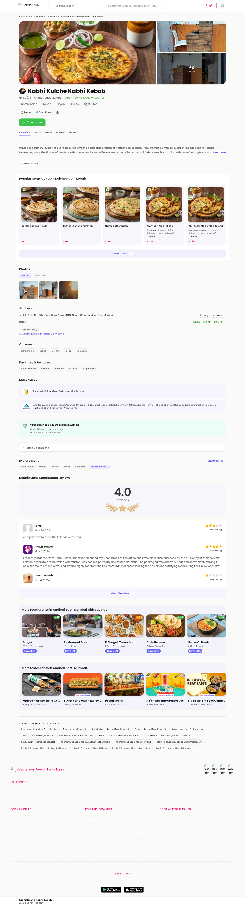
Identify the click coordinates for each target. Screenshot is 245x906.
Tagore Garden (131, 850)
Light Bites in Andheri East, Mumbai (76, 735)
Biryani (55, 350)
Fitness (91, 782)
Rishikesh (16, 846)
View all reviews (120, 593)
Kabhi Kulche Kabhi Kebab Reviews (133, 741)
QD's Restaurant (169, 850)
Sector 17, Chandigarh (134, 833)
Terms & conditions (37, 447)
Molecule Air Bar (169, 833)
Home (22, 16)
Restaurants (38, 782)
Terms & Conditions (108, 864)
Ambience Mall (130, 828)
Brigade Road (129, 819)
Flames (200, 828)
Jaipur (14, 833)
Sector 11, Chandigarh (97, 837)
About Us (36, 864)
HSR (87, 824)
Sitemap (126, 864)
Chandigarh (54, 824)
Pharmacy (133, 782)
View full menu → (217, 460)
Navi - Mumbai (19, 841)
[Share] (57, 112)
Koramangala (93, 819)
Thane (51, 841)
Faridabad (53, 828)
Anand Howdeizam (47, 575)
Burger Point (203, 824)
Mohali (14, 837)
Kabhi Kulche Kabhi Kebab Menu (90, 748)
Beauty (53, 782)
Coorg (50, 846)
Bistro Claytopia (205, 819)
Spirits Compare (87, 864)
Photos (25, 275)
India (30, 16)
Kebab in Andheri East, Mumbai (150, 729)
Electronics (106, 782)
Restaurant (68, 16)
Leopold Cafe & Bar (207, 841)
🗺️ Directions (43, 112)
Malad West (92, 846)
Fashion (66, 782)
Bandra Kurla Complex (98, 841)
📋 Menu (26, 112)
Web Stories (223, 864)
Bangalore (16, 824)
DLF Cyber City (93, 828)
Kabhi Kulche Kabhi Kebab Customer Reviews (179, 741)
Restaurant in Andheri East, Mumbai (39, 729)
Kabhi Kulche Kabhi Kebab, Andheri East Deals (168, 735)
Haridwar (52, 850)
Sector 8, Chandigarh (97, 833)
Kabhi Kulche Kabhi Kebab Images (173, 748)
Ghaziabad (17, 828)
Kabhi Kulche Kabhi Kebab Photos (38, 741)
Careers (209, 864)
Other (146, 782)
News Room (21, 864)
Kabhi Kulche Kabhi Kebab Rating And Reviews (44, 748)
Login (209, 5)
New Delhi (16, 819)
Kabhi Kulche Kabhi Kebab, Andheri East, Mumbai (85, 741)
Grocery (79, 782)
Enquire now (34, 122)
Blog (60, 864)
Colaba (126, 841)
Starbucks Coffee (170, 841)
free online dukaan (50, 769)
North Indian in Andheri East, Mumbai (110, 729)
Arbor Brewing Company (174, 824)
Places (137, 864)
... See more (218, 152)
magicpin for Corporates (178, 864)
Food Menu (40, 275)
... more (151, 236)
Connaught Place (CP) (135, 846)
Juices (67, 350)
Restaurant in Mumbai (74, 729)
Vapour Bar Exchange (172, 837)
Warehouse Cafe (206, 833)
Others (179, 878)
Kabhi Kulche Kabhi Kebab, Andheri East (119, 735)
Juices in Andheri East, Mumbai (37, 735)
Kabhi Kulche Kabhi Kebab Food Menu (131, 748)
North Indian (27, 350)
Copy (205, 315)
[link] (39, 215)
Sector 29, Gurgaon (133, 824)
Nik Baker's (166, 828)
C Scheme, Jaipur (132, 837)
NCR (49, 833)
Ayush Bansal (43, 547)
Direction (220, 315)
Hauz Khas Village (95, 850)
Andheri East (54, 16)
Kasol (14, 850)
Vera (197, 864)
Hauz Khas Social (206, 850)
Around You (49, 864)
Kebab (43, 350)
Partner (148, 864)
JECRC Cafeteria (206, 837)
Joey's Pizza (166, 846)
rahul (38, 526)
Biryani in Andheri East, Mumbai (187, 729)
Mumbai (40, 16)
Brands (158, 864)
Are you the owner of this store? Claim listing (41, 334)
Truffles (164, 819)
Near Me (70, 864)
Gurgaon (52, 819)
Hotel (120, 782)
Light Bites (82, 350)
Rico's (199, 846)
